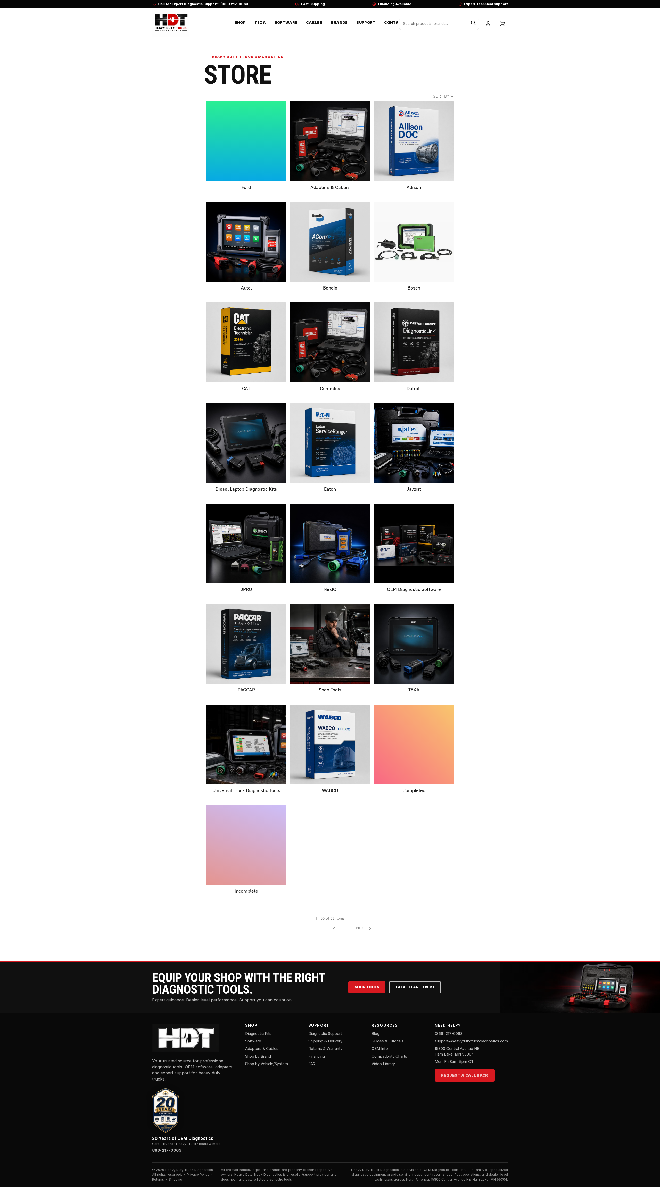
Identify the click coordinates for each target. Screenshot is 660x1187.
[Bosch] (414, 242)
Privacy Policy (198, 1174)
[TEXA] (414, 644)
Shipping (175, 1179)
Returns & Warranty (325, 1048)
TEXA (260, 23)
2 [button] (334, 928)
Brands (339, 23)
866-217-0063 (167, 1150)
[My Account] (488, 23)
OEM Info (380, 1048)
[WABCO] (330, 744)
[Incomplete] (246, 845)
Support (365, 23)
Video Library (383, 1063)
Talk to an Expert (415, 987)
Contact (394, 23)
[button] (365, 928)
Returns (158, 1179)
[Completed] (414, 744)
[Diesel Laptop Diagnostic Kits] (246, 443)
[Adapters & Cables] (330, 141)
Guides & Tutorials (387, 1041)
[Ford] (246, 141)
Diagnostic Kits (258, 1033)
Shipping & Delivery (325, 1041)
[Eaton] (330, 443)
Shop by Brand (258, 1056)
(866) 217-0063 (234, 4)
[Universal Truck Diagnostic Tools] (246, 744)
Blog (376, 1033)
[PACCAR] (246, 644)
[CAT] (246, 342)
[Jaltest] (414, 443)
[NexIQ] (330, 543)
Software (286, 23)
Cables (314, 23)
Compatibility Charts (389, 1056)
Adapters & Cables (261, 1048)
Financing (316, 1056)
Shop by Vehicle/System (266, 1063)
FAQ (312, 1063)
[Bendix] (330, 242)
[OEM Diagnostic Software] (414, 543)
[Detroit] (414, 342)
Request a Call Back (465, 1075)
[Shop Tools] (330, 644)
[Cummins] (330, 342)
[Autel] (246, 242)
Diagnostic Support (325, 1033)
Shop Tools (367, 987)
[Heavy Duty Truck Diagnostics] (170, 23)
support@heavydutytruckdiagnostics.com (471, 1041)
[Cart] (502, 23)
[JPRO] (246, 543)
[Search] (473, 24)
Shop (240, 23)
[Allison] (414, 141)
